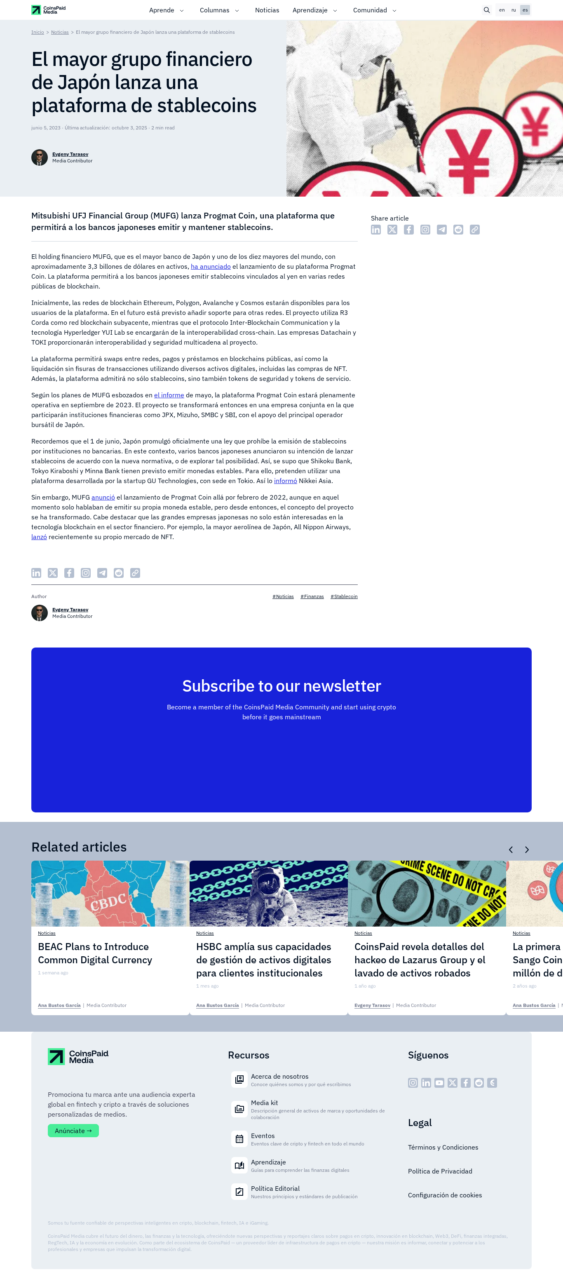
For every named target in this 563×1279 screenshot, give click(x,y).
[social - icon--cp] (492, 1083)
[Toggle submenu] (182, 10)
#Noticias (283, 596)
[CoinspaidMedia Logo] (48, 9)
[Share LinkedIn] (376, 230)
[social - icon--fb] (466, 1083)
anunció (103, 497)
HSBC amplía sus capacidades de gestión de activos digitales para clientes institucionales (263, 959)
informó (285, 480)
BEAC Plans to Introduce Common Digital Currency (95, 953)
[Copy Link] (475, 230)
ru (513, 10)
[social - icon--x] (452, 1083)
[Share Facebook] (409, 230)
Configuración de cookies (445, 1195)
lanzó (39, 537)
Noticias (267, 10)
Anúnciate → (73, 1130)
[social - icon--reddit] (479, 1083)
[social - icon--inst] (413, 1083)
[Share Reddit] (458, 230)
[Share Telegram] (442, 230)
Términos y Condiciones (443, 1147)
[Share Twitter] (392, 230)
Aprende (161, 10)
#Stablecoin (344, 596)
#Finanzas (312, 596)
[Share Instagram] (425, 230)
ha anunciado (211, 266)
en (502, 10)
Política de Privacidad (440, 1171)
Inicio (37, 32)
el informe (169, 395)
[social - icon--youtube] (439, 1083)
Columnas (215, 10)
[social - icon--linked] (426, 1083)
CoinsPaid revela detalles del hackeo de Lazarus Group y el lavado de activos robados (420, 959)
